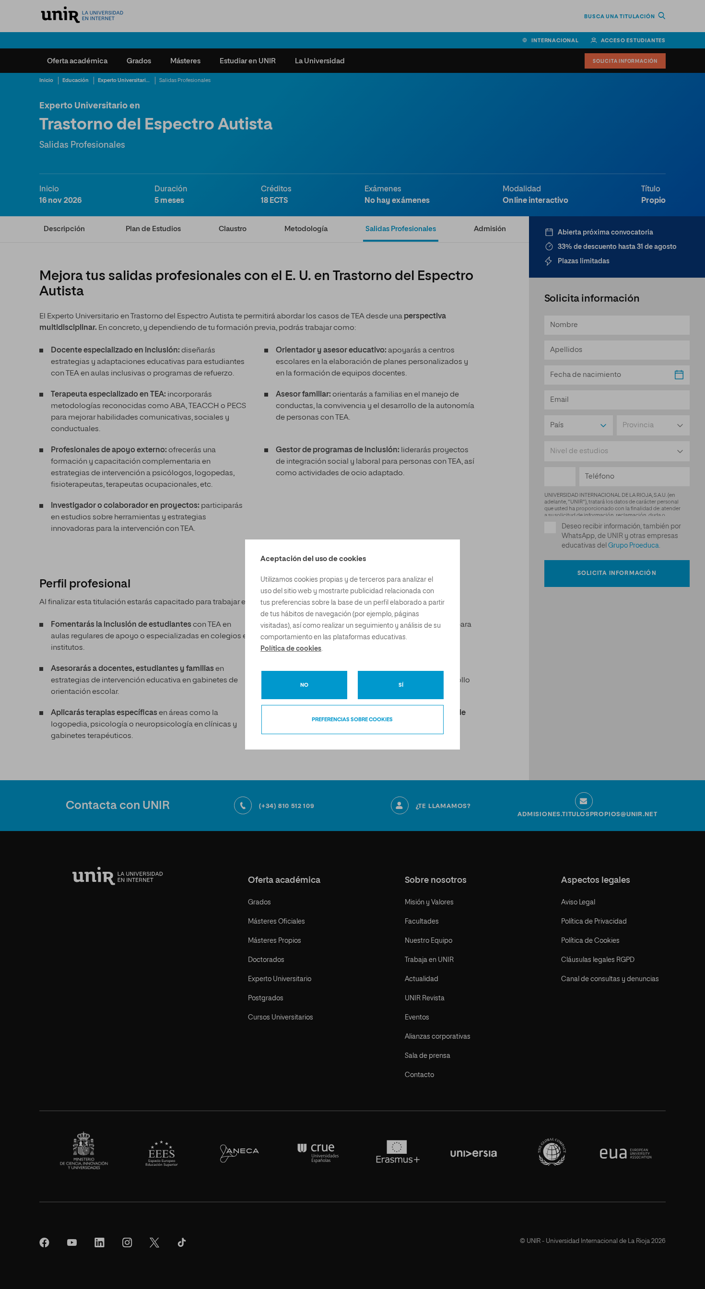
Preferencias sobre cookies (352, 719)
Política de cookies (290, 648)
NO (304, 685)
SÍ (401, 685)
